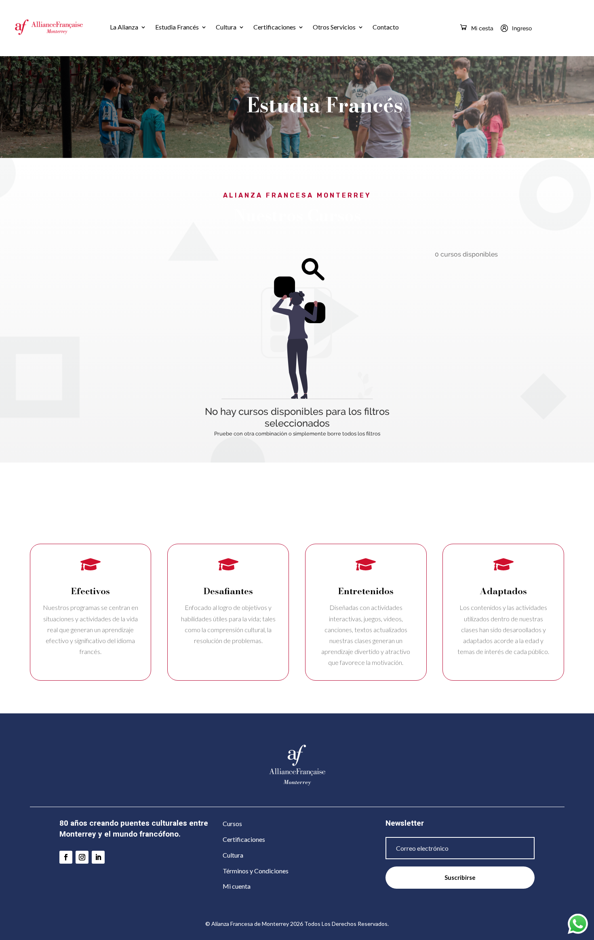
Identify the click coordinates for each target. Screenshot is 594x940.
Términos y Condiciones (256, 871)
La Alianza (124, 27)
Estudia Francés (177, 27)
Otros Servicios (334, 27)
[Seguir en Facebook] (65, 857)
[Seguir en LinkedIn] (98, 857)
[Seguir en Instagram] (82, 857)
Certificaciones (274, 27)
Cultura (226, 27)
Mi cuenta (237, 886)
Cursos (232, 823)
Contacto (386, 27)
